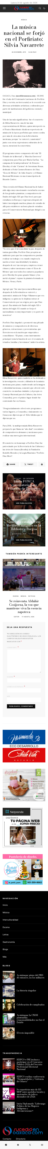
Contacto (7, 1139)
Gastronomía (9, 942)
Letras (24, 519)
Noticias (17, 478)
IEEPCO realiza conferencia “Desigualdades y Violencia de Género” (31, 1079)
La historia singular (26, 990)
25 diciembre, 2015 (19, 497)
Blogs (5, 949)
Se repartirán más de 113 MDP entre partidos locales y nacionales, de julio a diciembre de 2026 (31, 1093)
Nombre (11, 676)
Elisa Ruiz (32, 52)
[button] (44, 8)
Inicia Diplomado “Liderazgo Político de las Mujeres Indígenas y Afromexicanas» (31, 1107)
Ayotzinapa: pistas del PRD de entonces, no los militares (30, 976)
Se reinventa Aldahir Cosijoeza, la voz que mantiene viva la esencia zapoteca (24, 606)
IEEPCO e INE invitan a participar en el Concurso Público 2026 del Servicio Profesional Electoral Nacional (29, 1064)
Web (8, 696)
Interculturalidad (10, 920)
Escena (16, 596)
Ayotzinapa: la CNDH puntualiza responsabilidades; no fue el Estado (31, 1019)
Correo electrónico (16, 686)
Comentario (12, 647)
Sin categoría (28, 478)
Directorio (20, 1139)
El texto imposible (25, 1032)
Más (5, 957)
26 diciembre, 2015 (19, 52)
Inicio (5, 905)
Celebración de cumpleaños (31, 1004)
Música (24, 19)
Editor (16, 616)
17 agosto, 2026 (28, 616)
